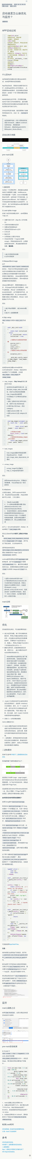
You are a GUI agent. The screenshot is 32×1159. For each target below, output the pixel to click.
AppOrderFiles (14, 944)
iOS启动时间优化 (7, 1142)
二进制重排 (5, 1147)
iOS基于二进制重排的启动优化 (12, 1144)
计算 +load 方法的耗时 (9, 1131)
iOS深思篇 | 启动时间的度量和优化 (13, 1129)
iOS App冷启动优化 (8, 1152)
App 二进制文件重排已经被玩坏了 (13, 1149)
